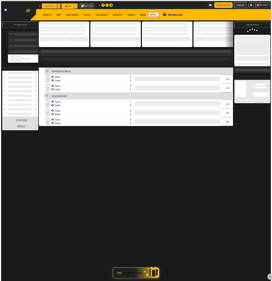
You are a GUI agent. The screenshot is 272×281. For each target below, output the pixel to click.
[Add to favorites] (84, 24)
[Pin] (48, 76)
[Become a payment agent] (210, 5)
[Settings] (252, 5)
